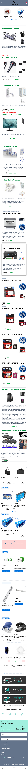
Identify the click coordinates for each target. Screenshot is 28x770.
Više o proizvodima (6, 51)
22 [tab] (20, 673)
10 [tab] (11, 673)
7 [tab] (16, 19)
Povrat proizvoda (4, 746)
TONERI (20, 16)
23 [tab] (21, 673)
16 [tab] (18, 642)
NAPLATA (3, 754)
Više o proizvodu (5, 109)
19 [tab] (18, 673)
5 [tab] (15, 511)
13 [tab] (16, 642)
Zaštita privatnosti (4, 744)
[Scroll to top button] (26, 764)
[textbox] (13, 739)
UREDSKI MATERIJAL (7, 16)
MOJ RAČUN (3, 750)
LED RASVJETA (5, 552)
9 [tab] (10, 673)
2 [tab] (12, 19)
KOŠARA (2, 752)
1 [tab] (11, 19)
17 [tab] (19, 642)
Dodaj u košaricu (8, 483)
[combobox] (14, 739)
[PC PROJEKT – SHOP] (14, 3)
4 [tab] (9, 642)
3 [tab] (8, 642)
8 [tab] (12, 642)
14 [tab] (14, 673)
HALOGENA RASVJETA (6, 582)
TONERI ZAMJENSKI (5, 514)
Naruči (5, 173)
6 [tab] (15, 19)
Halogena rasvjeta (14, 547)
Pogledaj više (5, 426)
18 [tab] (20, 642)
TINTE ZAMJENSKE (5, 487)
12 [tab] (15, 642)
